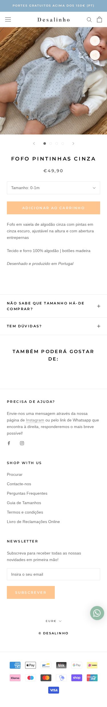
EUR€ (51, 621)
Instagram (35, 420)
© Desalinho (53, 633)
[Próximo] (73, 143)
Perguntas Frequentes (27, 493)
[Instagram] (22, 443)
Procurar (15, 474)
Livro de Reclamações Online (33, 521)
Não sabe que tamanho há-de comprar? (45, 306)
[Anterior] (34, 143)
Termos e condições (25, 512)
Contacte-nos (19, 484)
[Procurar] (89, 19)
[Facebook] (9, 443)
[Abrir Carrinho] (99, 19)
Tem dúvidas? (24, 326)
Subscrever (31, 592)
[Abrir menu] (8, 19)
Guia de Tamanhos (24, 502)
